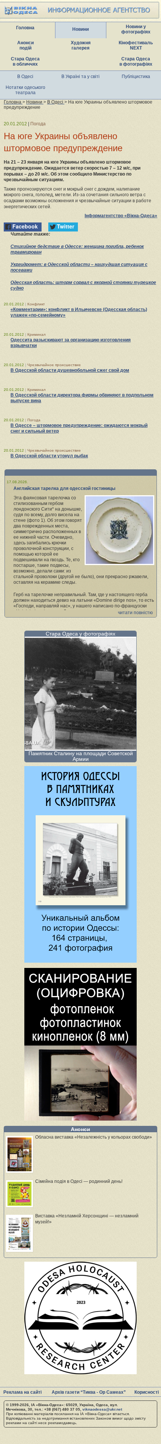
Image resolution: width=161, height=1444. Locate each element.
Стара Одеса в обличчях (25, 61)
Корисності (146, 1392)
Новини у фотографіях (136, 29)
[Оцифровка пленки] (80, 1118)
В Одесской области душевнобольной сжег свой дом (69, 370)
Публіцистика (136, 76)
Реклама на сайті (22, 1392)
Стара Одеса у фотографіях (80, 634)
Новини (80, 29)
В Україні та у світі (80, 76)
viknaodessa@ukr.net (102, 1409)
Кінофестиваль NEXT (136, 45)
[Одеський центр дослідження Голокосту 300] (80, 1372)
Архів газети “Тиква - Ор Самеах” (89, 1392)
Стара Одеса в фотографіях (135, 61)
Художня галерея (81, 45)
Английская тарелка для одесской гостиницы (64, 488)
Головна (25, 27)
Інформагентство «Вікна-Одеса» (121, 215)
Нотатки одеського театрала (25, 90)
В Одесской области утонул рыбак (49, 455)
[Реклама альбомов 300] (80, 960)
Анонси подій (25, 45)
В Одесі (25, 76)
